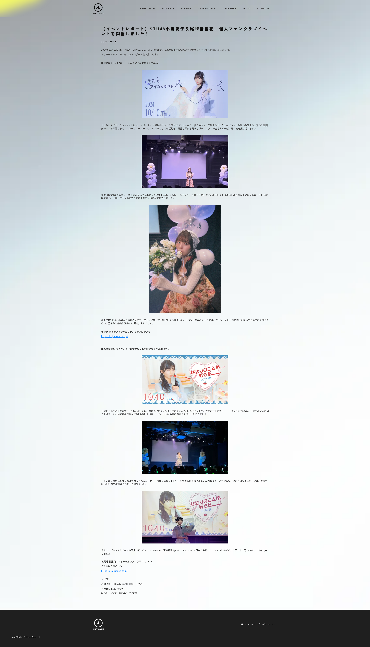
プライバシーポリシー (266, 624)
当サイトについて (248, 624)
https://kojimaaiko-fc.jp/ (114, 336)
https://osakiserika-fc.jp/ (114, 571)
